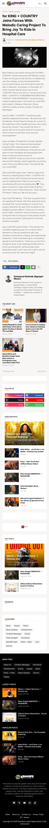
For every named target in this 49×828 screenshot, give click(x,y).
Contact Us (26, 814)
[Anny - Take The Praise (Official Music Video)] (12, 465)
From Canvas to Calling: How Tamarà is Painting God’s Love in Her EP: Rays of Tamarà (35, 328)
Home (4, 11)
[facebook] (14, 803)
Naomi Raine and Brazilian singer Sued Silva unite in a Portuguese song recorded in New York (11, 358)
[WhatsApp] (28, 267)
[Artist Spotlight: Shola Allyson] (12, 489)
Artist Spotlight (12, 638)
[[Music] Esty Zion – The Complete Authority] (9, 735)
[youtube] (24, 803)
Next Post (41, 371)
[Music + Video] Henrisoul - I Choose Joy (29, 690)
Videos (25, 626)
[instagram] (30, 803)
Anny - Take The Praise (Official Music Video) (29, 463)
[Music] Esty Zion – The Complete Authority (31, 733)
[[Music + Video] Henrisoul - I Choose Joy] (9, 692)
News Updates (14, 11)
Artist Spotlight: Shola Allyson (29, 487)
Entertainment (26, 630)
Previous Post (9, 371)
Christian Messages (13, 634)
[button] (3, 4)
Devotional (25, 638)
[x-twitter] (19, 803)
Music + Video (26, 642)
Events (27, 634)
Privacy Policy (38, 814)
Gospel (17, 626)
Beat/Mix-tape (11, 642)
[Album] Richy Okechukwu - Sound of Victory (31, 585)
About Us (7, 665)
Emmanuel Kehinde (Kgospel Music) (28, 277)
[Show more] (38, 267)
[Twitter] (22, 267)
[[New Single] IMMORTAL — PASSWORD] (12, 477)
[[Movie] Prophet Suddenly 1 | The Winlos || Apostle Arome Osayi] (12, 502)
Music (8, 626)
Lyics (37, 642)
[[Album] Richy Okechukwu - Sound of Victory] (12, 587)
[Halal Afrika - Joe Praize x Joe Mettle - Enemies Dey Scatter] (12, 453)
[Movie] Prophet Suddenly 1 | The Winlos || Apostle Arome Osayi (32, 500)
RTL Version (24, 817)
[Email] (33, 267)
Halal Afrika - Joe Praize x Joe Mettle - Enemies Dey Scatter (32, 450)
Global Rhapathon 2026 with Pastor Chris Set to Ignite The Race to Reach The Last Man (12, 328)
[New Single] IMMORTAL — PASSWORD (31, 475)
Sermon (9, 646)
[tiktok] (35, 803)
